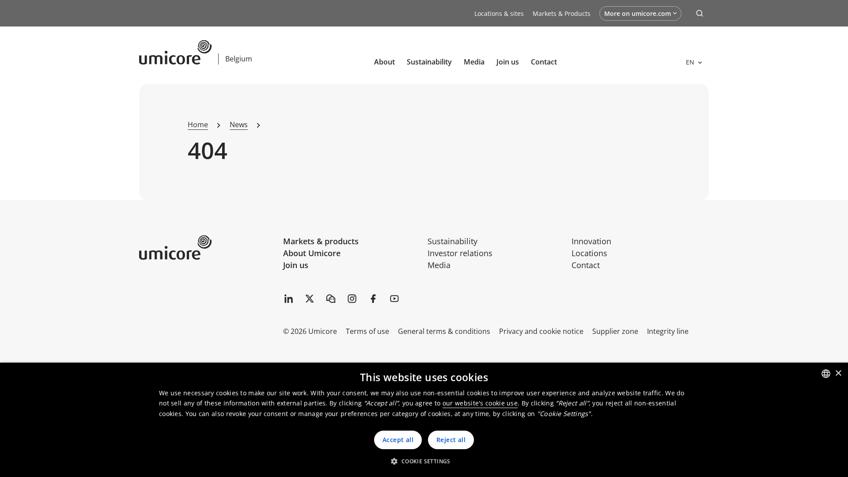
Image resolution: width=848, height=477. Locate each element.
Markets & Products (562, 13)
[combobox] (826, 373)
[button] (424, 461)
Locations (589, 253)
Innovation (591, 241)
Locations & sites (499, 13)
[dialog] (424, 420)
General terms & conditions (444, 331)
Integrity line (668, 331)
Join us (295, 265)
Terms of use (367, 331)
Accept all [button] (397, 439)
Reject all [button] (451, 439)
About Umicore (312, 253)
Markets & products (321, 241)
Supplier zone (615, 331)
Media (474, 62)
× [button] (838, 373)
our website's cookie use (480, 403)
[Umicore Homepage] (207, 247)
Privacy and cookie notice (541, 331)
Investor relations (460, 253)
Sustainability (429, 62)
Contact (544, 62)
